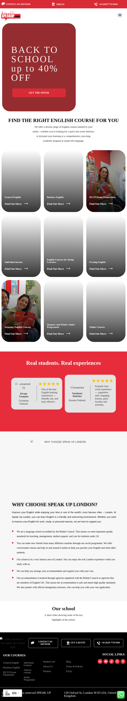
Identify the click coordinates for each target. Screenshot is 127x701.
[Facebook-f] (122, 661)
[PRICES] (54, 4)
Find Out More (13, 203)
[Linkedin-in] (100, 661)
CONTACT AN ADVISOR (18, 4)
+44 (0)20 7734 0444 (108, 4)
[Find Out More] (26, 204)
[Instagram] (117, 661)
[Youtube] (105, 661)
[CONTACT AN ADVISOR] (3, 3)
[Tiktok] (111, 661)
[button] (119, 15)
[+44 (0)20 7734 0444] (96, 4)
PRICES (60, 4)
